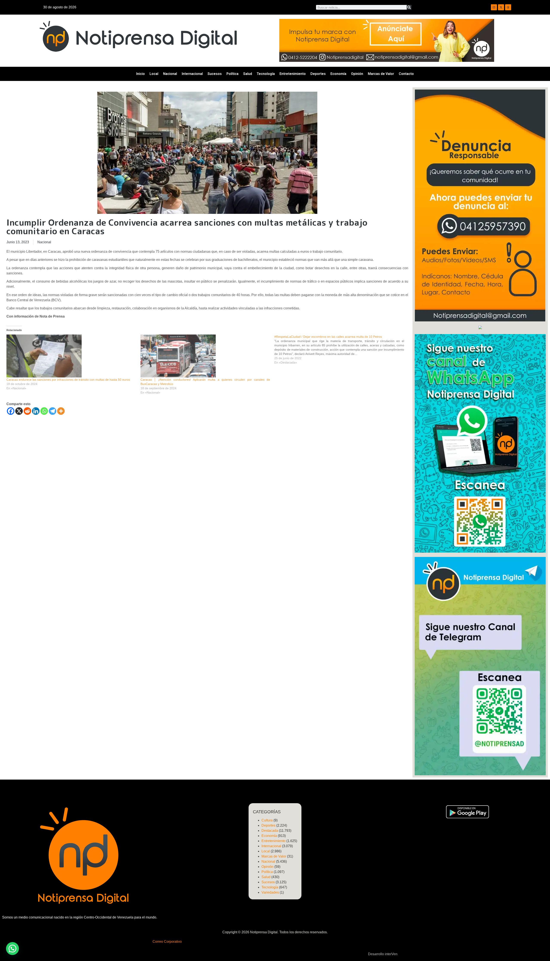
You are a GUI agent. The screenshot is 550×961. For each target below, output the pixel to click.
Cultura (267, 820)
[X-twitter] (501, 7)
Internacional (192, 74)
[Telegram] (52, 411)
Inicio (140, 74)
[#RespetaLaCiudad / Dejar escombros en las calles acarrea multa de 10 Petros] (341, 350)
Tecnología (266, 74)
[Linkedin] (36, 411)
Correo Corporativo (167, 941)
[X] (19, 411)
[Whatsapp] (44, 411)
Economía (338, 74)
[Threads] (508, 7)
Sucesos (215, 74)
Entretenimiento (293, 74)
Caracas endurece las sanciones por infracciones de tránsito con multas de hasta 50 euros (68, 379)
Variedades (270, 892)
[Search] (409, 7)
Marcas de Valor (381, 74)
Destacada (269, 830)
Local (154, 74)
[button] (12, 948)
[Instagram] (494, 7)
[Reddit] (27, 411)
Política (232, 74)
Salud (247, 74)
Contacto (406, 74)
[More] (61, 411)
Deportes (318, 74)
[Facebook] (10, 411)
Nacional (170, 74)
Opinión (357, 74)
